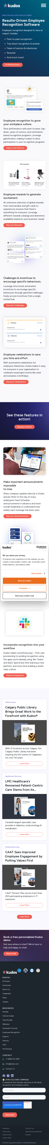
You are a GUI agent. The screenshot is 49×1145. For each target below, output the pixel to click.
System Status (7, 1138)
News (5, 998)
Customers (7, 985)
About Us (6, 989)
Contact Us (10, 1069)
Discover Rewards (14, 225)
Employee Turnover (10, 1028)
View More (24, 917)
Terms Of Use (29, 1128)
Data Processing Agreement (33, 1131)
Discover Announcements (17, 516)
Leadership (7, 994)
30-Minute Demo (12, 65)
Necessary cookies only (24, 596)
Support (6, 1037)
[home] (11, 6)
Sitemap (28, 1134)
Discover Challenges (15, 305)
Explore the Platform (15, 148)
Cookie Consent (7, 1134)
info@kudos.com (12, 1064)
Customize (23, 588)
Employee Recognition (11, 1032)
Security (6, 1041)
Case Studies (8, 1020)
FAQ (4, 1045)
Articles (5, 1012)
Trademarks (6, 1128)
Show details (36, 573)
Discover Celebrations (16, 382)
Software (6, 981)
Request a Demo (24, 427)
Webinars (6, 1024)
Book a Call (11, 953)
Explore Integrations (15, 675)
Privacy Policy (6, 1131)
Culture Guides (8, 1016)
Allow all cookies (24, 581)
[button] (44, 6)
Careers (5, 1002)
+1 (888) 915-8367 (13, 1059)
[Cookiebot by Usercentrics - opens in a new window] (36, 547)
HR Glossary (7, 1049)
